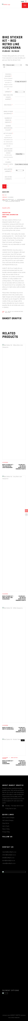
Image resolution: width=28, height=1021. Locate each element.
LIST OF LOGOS (8, 133)
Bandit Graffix (6, 208)
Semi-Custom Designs (8, 817)
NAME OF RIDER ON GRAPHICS (8, 112)
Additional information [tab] (10, 214)
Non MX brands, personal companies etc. (8, 157)
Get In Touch (5, 826)
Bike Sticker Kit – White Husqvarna (8, 728)
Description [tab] (6, 212)
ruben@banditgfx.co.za (8, 863)
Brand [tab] (4, 216)
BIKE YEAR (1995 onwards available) (8, 97)
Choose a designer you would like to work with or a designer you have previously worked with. (8, 83)
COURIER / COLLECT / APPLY (8, 164)
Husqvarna (10, 197)
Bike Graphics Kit (9, 199)
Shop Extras (5, 823)
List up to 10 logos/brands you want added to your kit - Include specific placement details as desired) (8, 140)
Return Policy (6, 829)
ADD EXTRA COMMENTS (8, 178)
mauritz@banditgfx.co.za (9, 852)
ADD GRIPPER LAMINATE (8, 170)
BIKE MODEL (8, 105)
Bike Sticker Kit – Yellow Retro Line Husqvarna (8, 466)
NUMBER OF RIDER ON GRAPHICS (8, 120)
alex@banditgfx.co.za (8, 857)
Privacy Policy (6, 831)
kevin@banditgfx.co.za (8, 860)
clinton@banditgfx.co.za (9, 854)
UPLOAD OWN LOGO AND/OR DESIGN (8, 151)
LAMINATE (8, 91)
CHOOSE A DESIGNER (8, 75)
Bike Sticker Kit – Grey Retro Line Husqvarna (8, 597)
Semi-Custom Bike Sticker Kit (12, 201)
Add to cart (16, 186)
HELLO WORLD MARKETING (14, 1017)
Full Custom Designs (7, 820)
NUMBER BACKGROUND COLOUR (8, 128)
